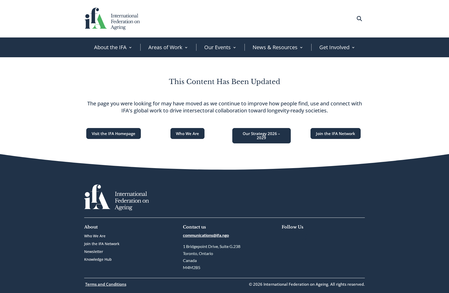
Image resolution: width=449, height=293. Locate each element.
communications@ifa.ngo (206, 235)
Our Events (217, 47)
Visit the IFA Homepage (113, 133)
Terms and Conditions (105, 284)
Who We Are (187, 133)
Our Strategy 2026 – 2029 (261, 136)
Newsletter (93, 252)
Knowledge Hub (98, 260)
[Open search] (359, 18)
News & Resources (275, 47)
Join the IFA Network (335, 133)
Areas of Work (165, 47)
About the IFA (110, 47)
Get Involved (334, 47)
